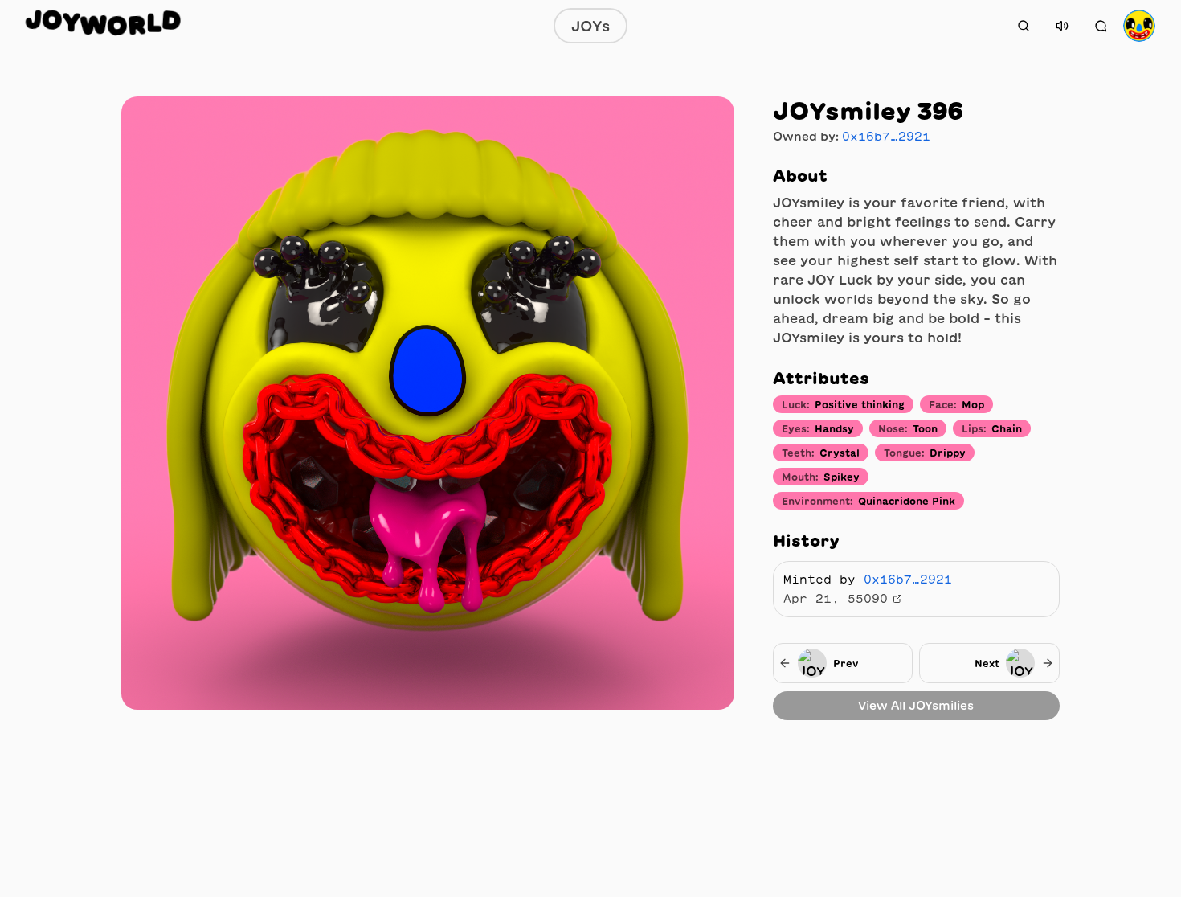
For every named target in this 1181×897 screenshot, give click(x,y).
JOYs (590, 25)
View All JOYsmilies (916, 705)
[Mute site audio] (1062, 26)
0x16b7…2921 (886, 136)
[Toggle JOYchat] (1101, 26)
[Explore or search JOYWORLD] (1023, 26)
